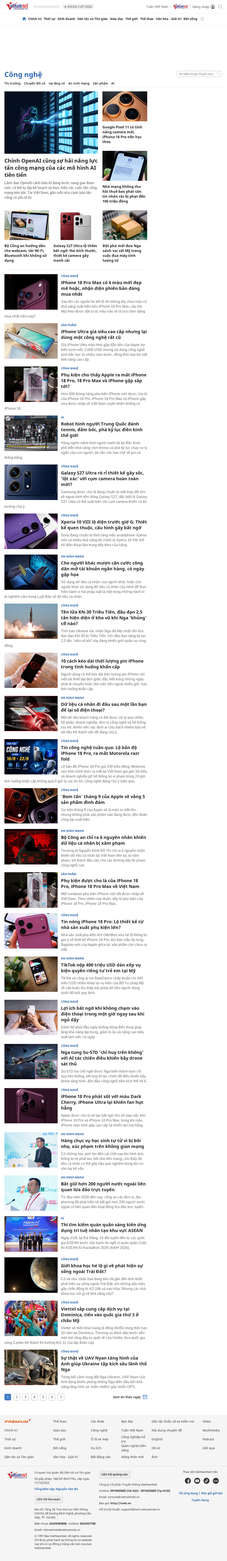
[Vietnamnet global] (180, 8)
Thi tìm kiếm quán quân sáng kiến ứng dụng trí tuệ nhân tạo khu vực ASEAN (103, 1227)
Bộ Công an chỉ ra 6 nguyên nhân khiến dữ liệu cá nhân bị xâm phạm (103, 840)
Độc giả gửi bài (212, 1493)
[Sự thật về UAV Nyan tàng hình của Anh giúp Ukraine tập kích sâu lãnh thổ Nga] (31, 1367)
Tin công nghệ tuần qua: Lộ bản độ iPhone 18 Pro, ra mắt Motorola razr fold (100, 753)
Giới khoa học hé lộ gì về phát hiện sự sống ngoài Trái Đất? (102, 1268)
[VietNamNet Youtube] (197, 1483)
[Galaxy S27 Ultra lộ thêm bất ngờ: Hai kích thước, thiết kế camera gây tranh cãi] (75, 225)
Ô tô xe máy (99, 1439)
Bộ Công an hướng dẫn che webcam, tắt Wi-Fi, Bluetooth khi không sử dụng (25, 253)
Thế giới (131, 18)
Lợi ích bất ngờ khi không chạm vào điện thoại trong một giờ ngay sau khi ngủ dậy (102, 1014)
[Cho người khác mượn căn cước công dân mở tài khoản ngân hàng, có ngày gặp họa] (31, 572)
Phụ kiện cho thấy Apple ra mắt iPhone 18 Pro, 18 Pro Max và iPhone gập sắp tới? (104, 380)
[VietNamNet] (24, 19)
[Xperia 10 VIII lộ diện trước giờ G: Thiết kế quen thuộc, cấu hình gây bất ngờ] (31, 531)
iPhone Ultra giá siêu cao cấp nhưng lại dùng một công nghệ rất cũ (104, 334)
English (157, 1439)
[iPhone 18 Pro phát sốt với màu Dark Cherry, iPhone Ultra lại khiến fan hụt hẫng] (31, 1106)
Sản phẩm (100, 83)
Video (207, 1421)
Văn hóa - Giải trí (168, 18)
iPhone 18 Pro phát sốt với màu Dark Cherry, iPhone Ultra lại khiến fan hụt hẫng (102, 1102)
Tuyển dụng (200, 1500)
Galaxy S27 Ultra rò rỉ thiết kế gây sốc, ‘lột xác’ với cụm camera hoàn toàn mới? (102, 478)
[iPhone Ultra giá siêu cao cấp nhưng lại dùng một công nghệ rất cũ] (31, 341)
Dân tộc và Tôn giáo (92, 18)
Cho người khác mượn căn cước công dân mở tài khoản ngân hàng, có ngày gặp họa (102, 568)
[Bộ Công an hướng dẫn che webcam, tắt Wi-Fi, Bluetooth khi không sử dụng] (26, 225)
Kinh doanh (66, 18)
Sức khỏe (97, 1421)
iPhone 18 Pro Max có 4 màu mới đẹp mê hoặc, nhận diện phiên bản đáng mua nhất (101, 288)
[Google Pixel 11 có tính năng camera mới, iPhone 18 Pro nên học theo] (124, 106)
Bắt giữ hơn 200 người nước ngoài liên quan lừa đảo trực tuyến (103, 1187)
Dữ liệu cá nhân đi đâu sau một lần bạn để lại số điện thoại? (104, 707)
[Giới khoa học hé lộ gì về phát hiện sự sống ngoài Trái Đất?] (31, 1275)
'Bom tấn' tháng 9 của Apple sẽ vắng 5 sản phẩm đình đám (103, 799)
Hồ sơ (156, 1448)
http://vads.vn (120, 1503)
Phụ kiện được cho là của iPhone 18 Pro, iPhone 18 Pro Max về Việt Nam (100, 883)
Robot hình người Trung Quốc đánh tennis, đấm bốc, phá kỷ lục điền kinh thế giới (102, 429)
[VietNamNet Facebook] (188, 1483)
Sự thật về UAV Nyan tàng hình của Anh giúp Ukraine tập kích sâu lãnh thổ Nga (104, 1363)
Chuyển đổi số (34, 83)
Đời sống (190, 18)
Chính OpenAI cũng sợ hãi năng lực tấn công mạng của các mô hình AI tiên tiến (51, 167)
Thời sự (49, 18)
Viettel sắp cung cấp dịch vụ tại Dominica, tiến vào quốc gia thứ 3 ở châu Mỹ (100, 1314)
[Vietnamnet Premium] (17, 1423)
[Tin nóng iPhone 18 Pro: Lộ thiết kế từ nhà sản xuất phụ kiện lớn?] (31, 931)
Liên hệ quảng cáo (114, 1474)
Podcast (208, 1439)
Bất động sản (101, 1457)
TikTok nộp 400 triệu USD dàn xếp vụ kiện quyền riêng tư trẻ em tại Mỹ (101, 968)
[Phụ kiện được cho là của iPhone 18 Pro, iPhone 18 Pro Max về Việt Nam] (31, 890)
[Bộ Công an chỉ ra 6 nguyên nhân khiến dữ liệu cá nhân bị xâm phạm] (31, 846)
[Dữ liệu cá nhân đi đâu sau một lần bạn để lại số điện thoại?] (31, 713)
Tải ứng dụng (188, 1493)
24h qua (209, 1448)
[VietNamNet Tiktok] (206, 1483)
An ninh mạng (79, 83)
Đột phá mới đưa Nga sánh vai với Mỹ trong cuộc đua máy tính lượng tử (122, 253)
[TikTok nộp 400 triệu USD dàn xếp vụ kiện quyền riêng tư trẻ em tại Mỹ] (31, 974)
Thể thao (147, 18)
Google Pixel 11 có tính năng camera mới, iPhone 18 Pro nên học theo (122, 134)
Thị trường (12, 83)
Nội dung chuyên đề (167, 1430)
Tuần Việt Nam (157, 6)
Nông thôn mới (132, 1457)
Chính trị (34, 18)
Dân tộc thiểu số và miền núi (173, 1421)
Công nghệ (23, 74)
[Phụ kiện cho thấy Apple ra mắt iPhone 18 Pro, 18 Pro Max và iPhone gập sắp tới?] (31, 384)
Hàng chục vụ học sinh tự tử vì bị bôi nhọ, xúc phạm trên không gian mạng (102, 1143)
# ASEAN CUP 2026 (78, 6)
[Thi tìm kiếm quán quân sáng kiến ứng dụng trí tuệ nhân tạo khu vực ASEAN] (31, 1234)
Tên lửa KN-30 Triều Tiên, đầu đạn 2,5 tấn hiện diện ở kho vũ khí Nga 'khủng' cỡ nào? (104, 617)
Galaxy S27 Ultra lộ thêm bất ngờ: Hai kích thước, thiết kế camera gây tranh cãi (75, 253)
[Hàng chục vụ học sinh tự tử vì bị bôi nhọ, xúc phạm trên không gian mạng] (31, 1150)
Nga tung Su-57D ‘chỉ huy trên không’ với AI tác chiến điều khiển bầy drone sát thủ (102, 1058)
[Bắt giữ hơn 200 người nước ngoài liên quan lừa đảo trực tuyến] (31, 1193)
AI (112, 83)
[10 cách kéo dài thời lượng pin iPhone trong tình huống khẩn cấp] (31, 670)
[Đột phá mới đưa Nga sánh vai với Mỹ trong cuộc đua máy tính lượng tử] (125, 225)
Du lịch (96, 1448)
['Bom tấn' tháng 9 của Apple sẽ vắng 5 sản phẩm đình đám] (31, 806)
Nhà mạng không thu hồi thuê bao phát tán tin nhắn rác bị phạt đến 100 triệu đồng (123, 194)
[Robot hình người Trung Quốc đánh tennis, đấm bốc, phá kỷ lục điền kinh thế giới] (31, 433)
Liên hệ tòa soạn (48, 1499)
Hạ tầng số (57, 83)
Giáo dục (116, 18)
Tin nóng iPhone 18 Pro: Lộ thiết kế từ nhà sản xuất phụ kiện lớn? (102, 924)
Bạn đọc (127, 1421)
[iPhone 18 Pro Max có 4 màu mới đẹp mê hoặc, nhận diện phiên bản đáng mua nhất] (31, 292)
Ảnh (155, 1457)
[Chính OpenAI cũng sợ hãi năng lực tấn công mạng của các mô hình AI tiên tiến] (51, 122)
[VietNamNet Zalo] (216, 1483)
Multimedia (211, 1430)
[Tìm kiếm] (220, 6)
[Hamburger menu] (202, 19)
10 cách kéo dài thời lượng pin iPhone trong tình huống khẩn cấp (102, 664)
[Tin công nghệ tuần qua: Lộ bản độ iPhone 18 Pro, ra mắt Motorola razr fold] (31, 757)
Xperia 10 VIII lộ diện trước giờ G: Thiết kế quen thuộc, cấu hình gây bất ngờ (104, 525)
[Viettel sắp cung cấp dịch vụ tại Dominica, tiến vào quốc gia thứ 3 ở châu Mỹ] (31, 1318)
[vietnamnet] (17, 11)
